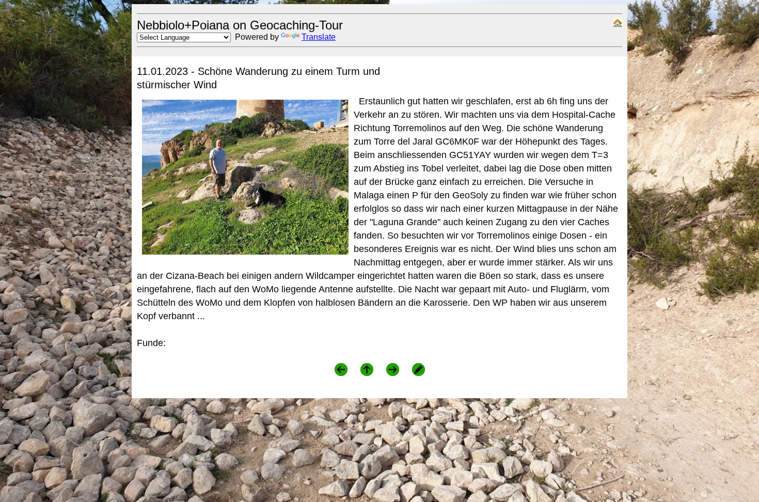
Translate (319, 37)
